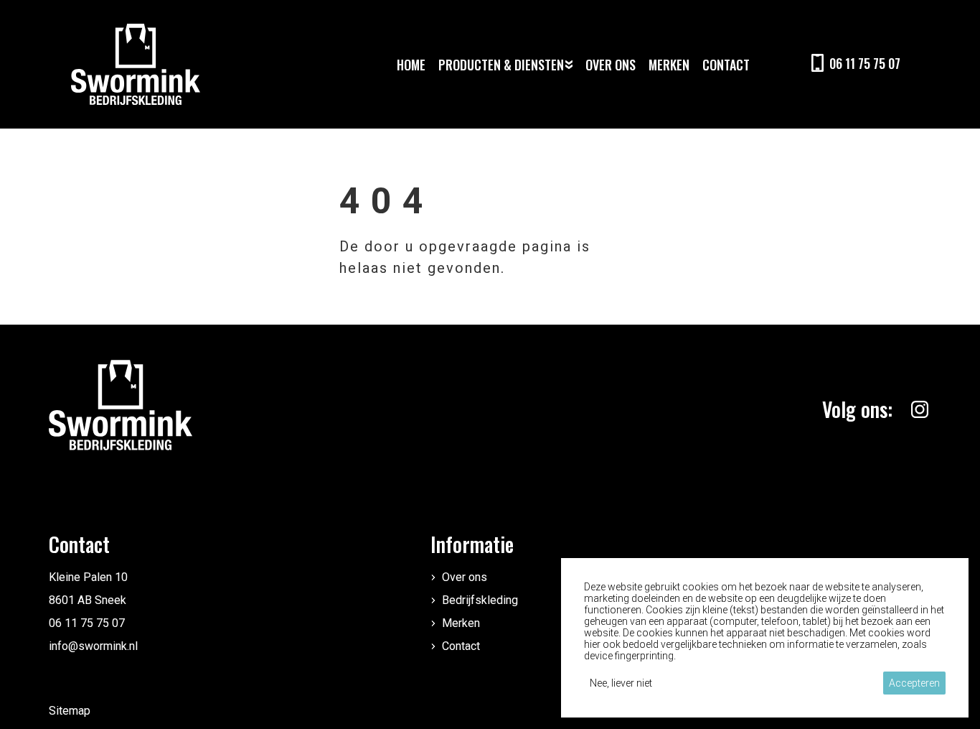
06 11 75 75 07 (87, 623)
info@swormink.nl (93, 646)
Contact (461, 646)
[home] (135, 64)
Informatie (472, 544)
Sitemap (69, 711)
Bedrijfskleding (480, 600)
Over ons (464, 577)
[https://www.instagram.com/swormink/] (919, 409)
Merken (461, 623)
